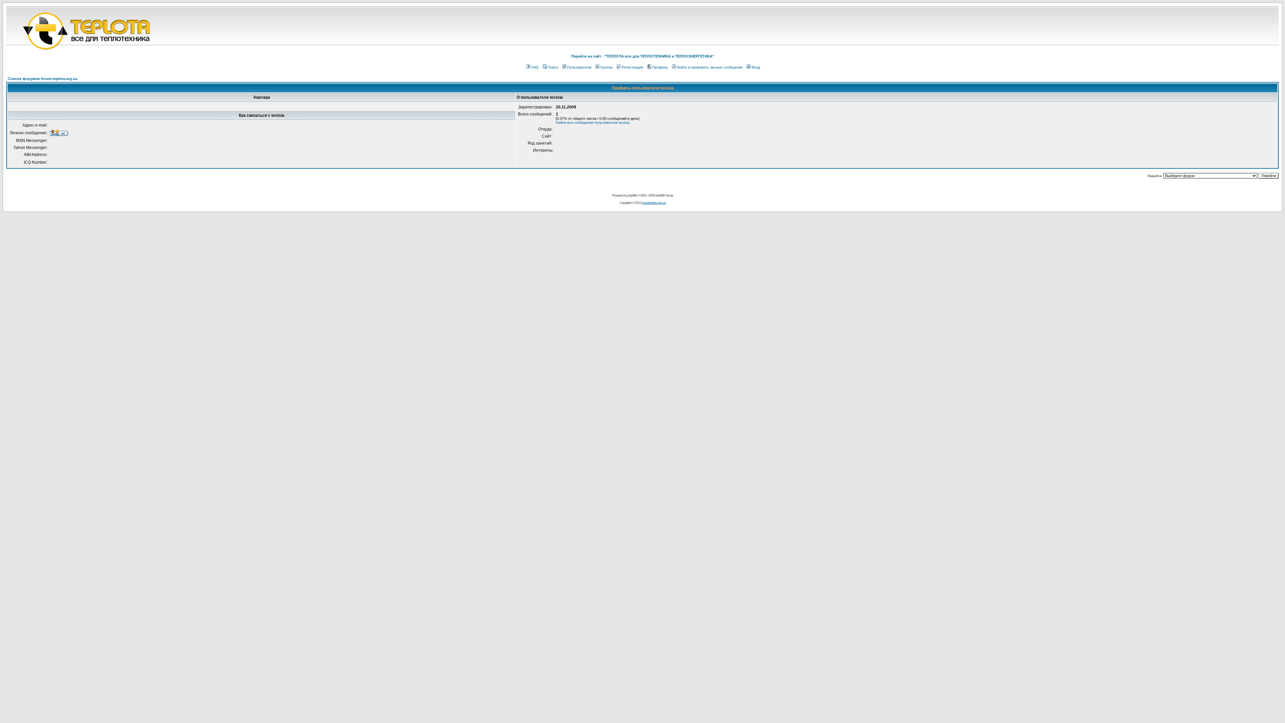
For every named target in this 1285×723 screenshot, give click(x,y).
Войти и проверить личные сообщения (710, 67)
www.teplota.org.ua (654, 203)
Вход (756, 67)
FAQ (535, 67)
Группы (606, 67)
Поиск (553, 67)
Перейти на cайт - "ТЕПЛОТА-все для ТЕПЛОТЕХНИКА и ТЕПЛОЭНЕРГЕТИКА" (642, 56)
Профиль (660, 67)
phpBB (632, 195)
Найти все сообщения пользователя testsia (592, 122)
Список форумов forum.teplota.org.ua (42, 79)
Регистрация (632, 67)
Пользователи (579, 67)
